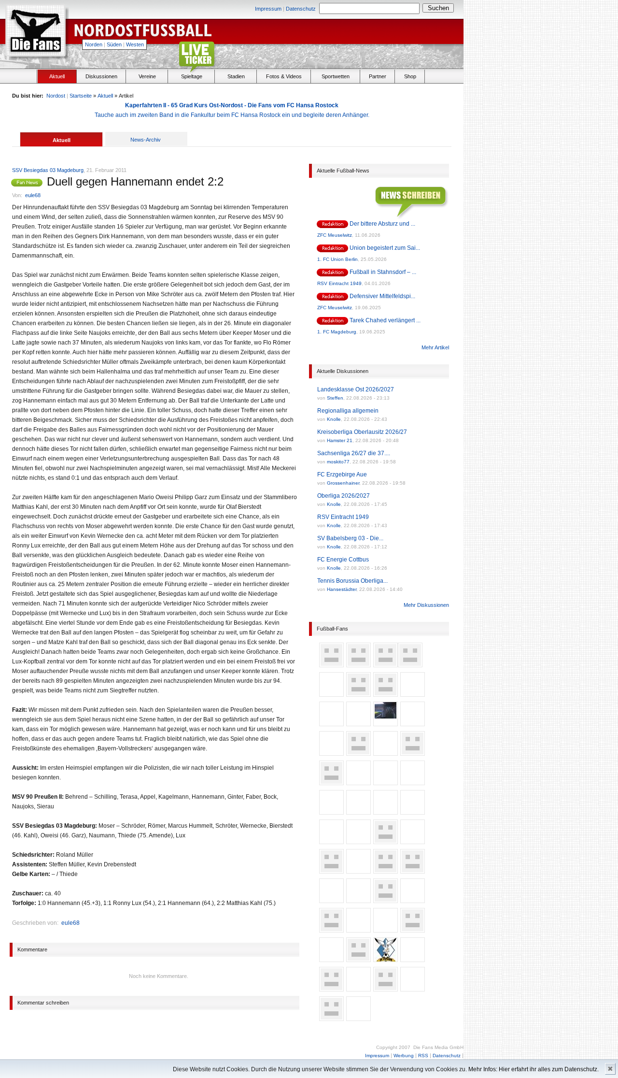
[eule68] (29, 182)
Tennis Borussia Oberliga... (352, 580)
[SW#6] (331, 722)
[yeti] (358, 811)
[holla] (385, 693)
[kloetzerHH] (331, 870)
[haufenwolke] (331, 840)
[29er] (385, 988)
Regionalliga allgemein (348, 410)
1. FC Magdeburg (336, 331)
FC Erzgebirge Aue (342, 474)
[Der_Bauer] (412, 840)
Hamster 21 (339, 440)
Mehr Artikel (435, 347)
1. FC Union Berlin (337, 259)
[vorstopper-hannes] (358, 722)
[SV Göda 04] (331, 958)
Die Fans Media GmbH (438, 1047)
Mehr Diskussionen (426, 605)
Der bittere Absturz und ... (382, 223)
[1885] (412, 693)
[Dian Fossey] (385, 664)
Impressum (268, 9)
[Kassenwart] (358, 958)
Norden (93, 44)
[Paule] (358, 664)
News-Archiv (145, 140)
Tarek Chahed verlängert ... (385, 320)
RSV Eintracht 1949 (339, 283)
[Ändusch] (331, 693)
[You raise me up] (331, 988)
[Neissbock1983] (331, 929)
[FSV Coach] (385, 899)
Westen (135, 44)
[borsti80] (358, 693)
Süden (114, 44)
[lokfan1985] (331, 664)
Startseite (81, 96)
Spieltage (191, 76)
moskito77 (338, 461)
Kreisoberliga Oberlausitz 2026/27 (362, 432)
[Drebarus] (412, 870)
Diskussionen (101, 76)
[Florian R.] (385, 781)
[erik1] (358, 752)
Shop (410, 76)
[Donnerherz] (410, 664)
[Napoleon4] (412, 752)
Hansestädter (341, 589)
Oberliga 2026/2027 (343, 495)
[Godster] (385, 840)
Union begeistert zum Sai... (385, 247)
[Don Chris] (412, 899)
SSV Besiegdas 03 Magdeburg (48, 170)
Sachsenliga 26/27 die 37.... (353, 453)
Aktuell (57, 76)
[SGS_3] (385, 811)
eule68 (33, 195)
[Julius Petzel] (331, 899)
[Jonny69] (412, 958)
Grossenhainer (343, 483)
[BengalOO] (358, 929)
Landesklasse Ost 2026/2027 (355, 389)
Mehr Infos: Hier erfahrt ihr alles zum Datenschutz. (533, 1069)
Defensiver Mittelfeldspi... (382, 296)
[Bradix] (412, 722)
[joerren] (385, 752)
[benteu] (412, 929)
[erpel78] (385, 722)
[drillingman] (331, 752)
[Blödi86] (412, 781)
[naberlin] (331, 781)
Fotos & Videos (284, 76)
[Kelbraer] (331, 811)
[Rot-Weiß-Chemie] (358, 781)
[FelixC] (412, 988)
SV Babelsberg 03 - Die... (350, 538)
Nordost (55, 96)
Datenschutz (301, 9)
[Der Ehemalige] (385, 870)
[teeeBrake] (331, 1017)
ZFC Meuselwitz (334, 235)
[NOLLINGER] (385, 958)
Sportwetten (336, 76)
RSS (423, 1055)
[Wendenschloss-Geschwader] (412, 811)
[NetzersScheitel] (358, 899)
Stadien (236, 76)
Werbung (403, 1055)
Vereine (147, 76)
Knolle (334, 419)
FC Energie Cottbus (343, 559)
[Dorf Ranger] (358, 840)
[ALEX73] (358, 1017)
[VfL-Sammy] (358, 988)
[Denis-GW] (358, 870)
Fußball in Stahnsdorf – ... (383, 272)
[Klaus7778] (385, 929)
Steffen (335, 398)
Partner (377, 76)
